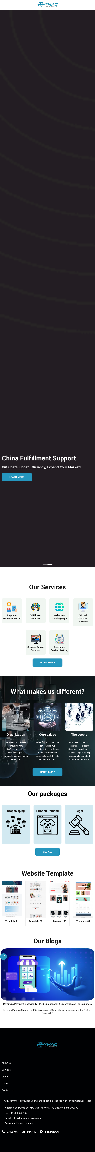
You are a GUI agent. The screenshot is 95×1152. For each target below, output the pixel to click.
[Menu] (91, 5)
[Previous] (5, 981)
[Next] (90, 981)
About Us (7, 1062)
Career (5, 1083)
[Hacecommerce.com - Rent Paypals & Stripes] (47, 5)
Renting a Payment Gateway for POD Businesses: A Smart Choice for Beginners (47, 1004)
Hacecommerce (24, 1123)
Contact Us (7, 1090)
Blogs (5, 1076)
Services (6, 1069)
